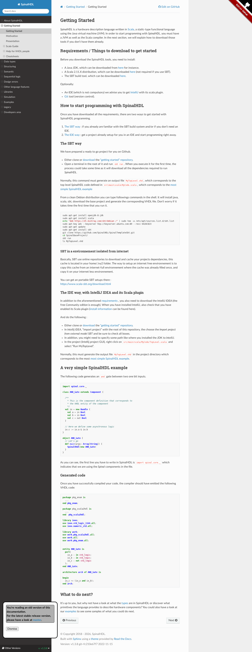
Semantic (9, 71)
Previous (70, 620)
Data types (9, 61)
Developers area (12, 112)
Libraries (8, 92)
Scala (131, 29)
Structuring (10, 66)
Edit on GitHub (170, 6)
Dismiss (12, 628)
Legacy (7, 107)
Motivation (12, 36)
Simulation (9, 97)
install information (101, 309)
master (37, 620)
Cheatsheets (12, 56)
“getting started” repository (116, 160)
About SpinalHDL (13, 20)
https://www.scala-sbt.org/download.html (85, 284)
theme (94, 639)
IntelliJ (134, 92)
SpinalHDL (27, 4)
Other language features (16, 87)
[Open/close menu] (2, 20)
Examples (9, 102)
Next (172, 620)
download (89, 160)
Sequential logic (12, 76)
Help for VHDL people (17, 51)
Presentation (12, 41)
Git (66, 96)
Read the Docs (122, 639)
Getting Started (12, 25)
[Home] (61, 6)
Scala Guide (12, 46)
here (120, 67)
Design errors (11, 81)
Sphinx (77, 639)
